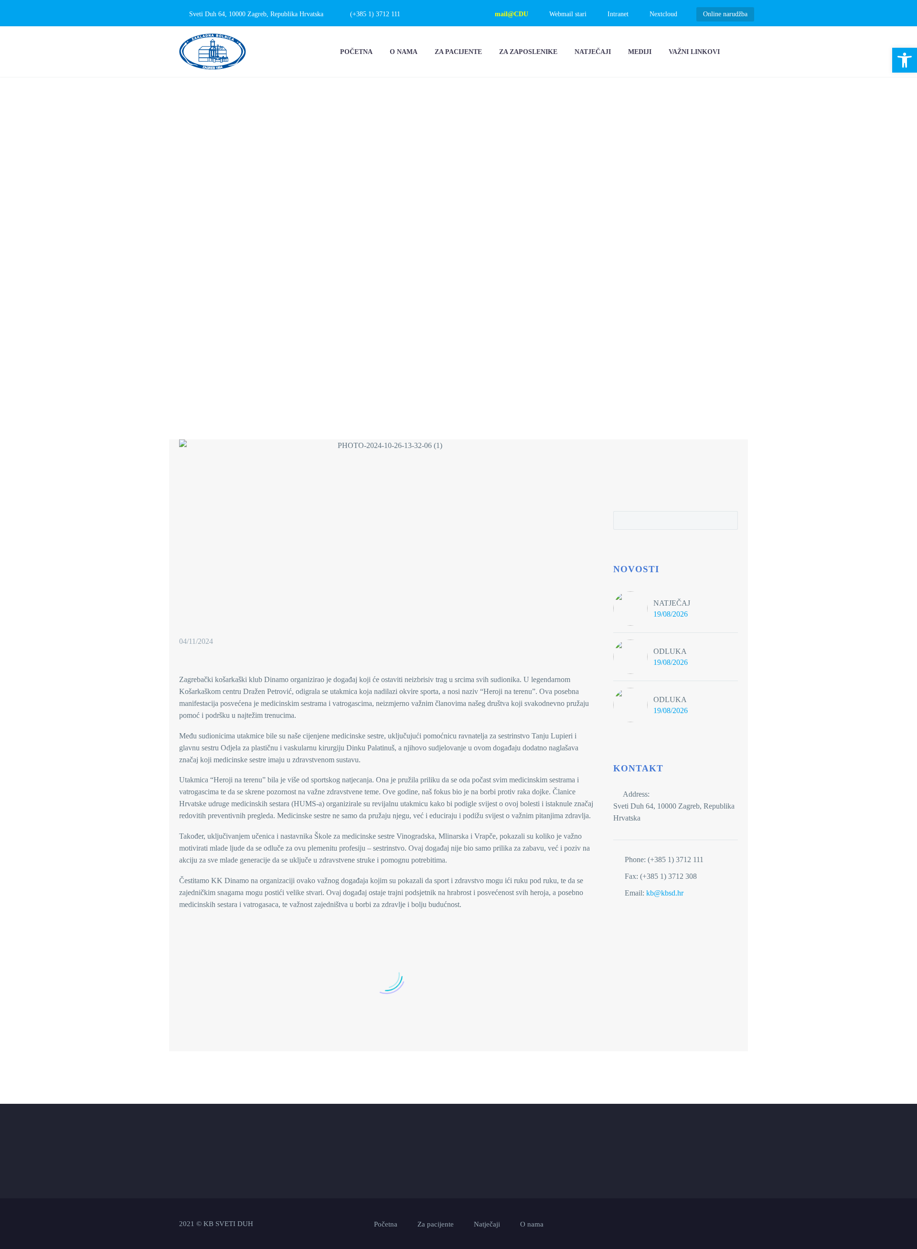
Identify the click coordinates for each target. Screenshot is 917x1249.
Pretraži (727, 520)
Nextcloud (663, 14)
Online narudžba (725, 14)
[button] (904, 60)
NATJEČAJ (671, 603)
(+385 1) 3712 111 (375, 14)
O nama (403, 51)
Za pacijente (458, 51)
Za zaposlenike (528, 51)
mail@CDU (511, 14)
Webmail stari (567, 14)
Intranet (618, 14)
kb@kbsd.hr (664, 893)
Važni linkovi (694, 51)
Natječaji (593, 51)
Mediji (639, 51)
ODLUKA (670, 651)
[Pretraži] (738, 52)
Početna (356, 51)
